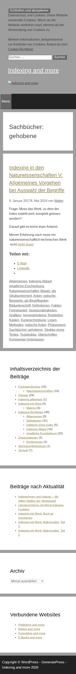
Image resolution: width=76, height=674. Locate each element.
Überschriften (47, 334)
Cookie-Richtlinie (20, 49)
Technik (23, 450)
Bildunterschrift (20, 305)
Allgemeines (18, 281)
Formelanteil (18, 310)
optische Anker (35, 325)
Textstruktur (28, 334)
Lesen (52, 320)
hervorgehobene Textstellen (43, 315)
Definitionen (41, 305)
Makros (31, 407)
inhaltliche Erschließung (26, 286)
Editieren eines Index (39, 424)
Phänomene (56, 325)
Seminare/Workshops (32, 446)
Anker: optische (44, 295)
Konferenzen (34, 441)
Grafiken (15, 315)
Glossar (23, 395)
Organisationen (28, 437)
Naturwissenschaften (24, 291)
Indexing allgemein (30, 399)
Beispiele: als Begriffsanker (28, 300)
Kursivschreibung (33, 320)
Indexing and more (33, 70)
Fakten (56, 305)
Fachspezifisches (29, 386)
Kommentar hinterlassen (26, 339)
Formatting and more (31, 633)
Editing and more (29, 629)
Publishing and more (31, 624)
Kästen (14, 320)
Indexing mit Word (30, 403)
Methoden (16, 325)
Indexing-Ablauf (40, 281)
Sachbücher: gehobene (26, 329)
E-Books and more (30, 637)
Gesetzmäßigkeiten (43, 310)
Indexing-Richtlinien (30, 412)
